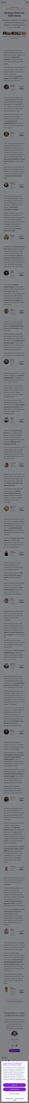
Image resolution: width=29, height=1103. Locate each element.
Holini (14, 1100)
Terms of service (19, 1098)
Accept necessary (14, 1089)
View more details (14, 1093)
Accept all (14, 1085)
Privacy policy (9, 1098)
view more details (21, 1079)
